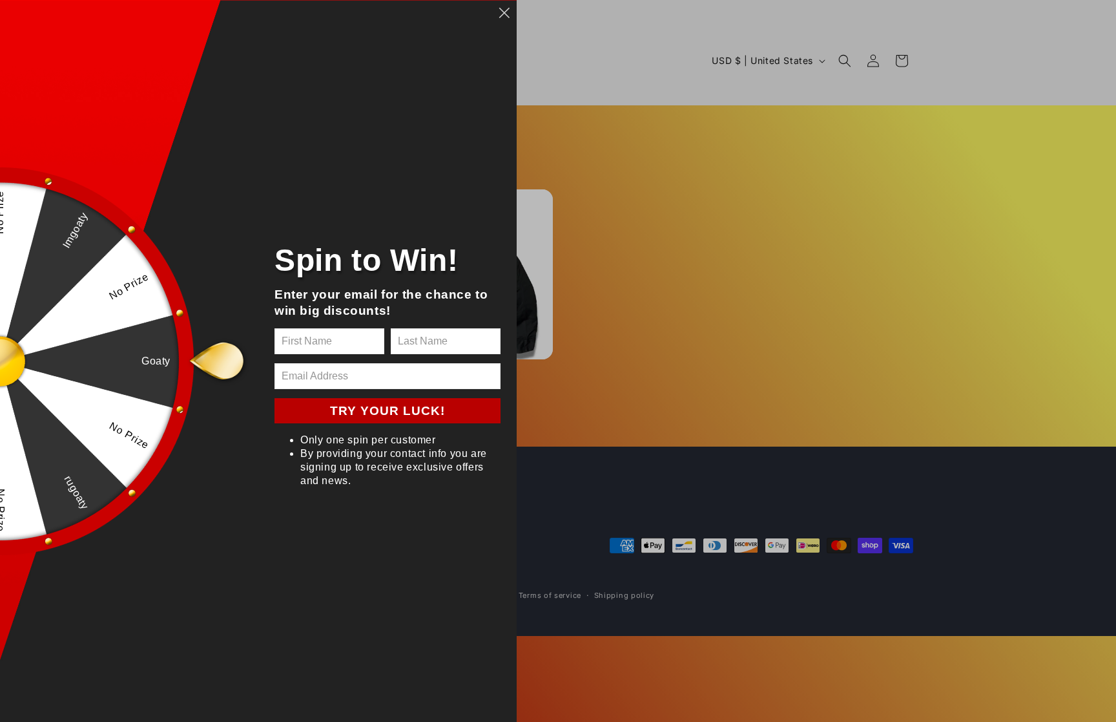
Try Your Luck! (387, 411)
